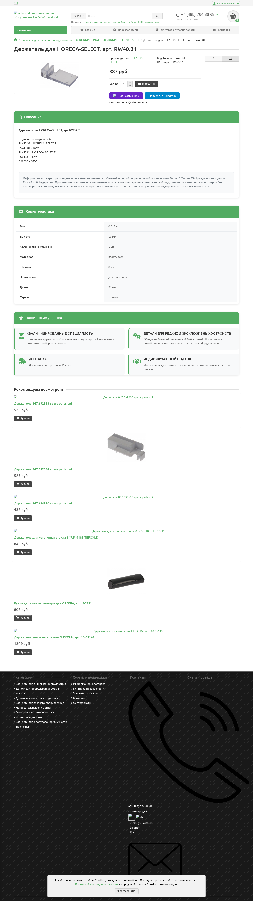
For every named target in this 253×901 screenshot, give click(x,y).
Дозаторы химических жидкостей (37, 698)
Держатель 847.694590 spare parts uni (43, 503)
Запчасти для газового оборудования (40, 702)
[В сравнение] (230, 59)
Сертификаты (82, 702)
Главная (90, 29)
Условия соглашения (86, 693)
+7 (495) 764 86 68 (140, 806)
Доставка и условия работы (177, 29)
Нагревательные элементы (33, 707)
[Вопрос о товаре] (213, 59)
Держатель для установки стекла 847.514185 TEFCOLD (56, 537)
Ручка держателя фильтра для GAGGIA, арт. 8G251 (53, 603)
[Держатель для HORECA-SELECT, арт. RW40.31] (59, 75)
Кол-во (113, 83)
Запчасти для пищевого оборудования (41, 683)
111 (16, 3)
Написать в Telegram (162, 95)
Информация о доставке (89, 683)
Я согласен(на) (126, 890)
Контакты (223, 29)
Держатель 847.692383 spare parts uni (43, 403)
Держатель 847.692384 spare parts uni (43, 469)
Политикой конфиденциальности (97, 884)
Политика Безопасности (88, 688)
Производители (127, 29)
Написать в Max (128, 95)
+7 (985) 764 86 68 (140, 823)
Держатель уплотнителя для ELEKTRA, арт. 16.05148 (54, 637)
